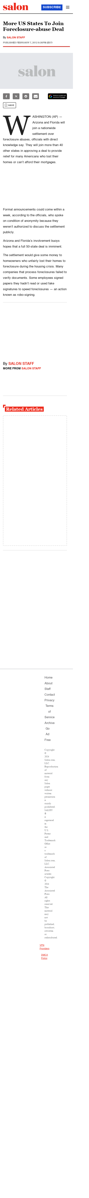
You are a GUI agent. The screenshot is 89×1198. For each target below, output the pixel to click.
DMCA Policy (44, 957)
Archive (49, 723)
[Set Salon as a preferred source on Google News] (57, 96)
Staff (47, 689)
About (48, 683)
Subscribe (52, 7)
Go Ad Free (47, 734)
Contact (49, 694)
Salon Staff (16, 37)
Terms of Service (49, 712)
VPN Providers (44, 947)
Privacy (49, 700)
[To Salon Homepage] (15, 6)
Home (48, 677)
